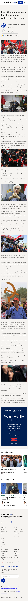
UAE (2, 535)
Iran (2, 533)
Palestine (3, 538)
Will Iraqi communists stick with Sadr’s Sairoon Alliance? (10, 468)
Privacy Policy (4, 553)
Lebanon (3, 544)
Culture (15, 535)
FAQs (2, 555)
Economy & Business (18, 531)
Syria (2, 546)
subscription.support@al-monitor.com (9, 588)
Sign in (25, 2)
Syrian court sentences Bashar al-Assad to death (11, 498)
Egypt (2, 540)
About (15, 551)
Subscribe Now (6, 522)
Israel (2, 537)
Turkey (2, 529)
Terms (12, 443)
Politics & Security (18, 529)
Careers (16, 557)
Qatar (2, 542)
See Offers (14, 439)
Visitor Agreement (5, 551)
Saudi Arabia (4, 531)
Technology (16, 533)
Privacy (16, 443)
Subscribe (20, 2)
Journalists (16, 553)
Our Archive (17, 537)
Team (15, 555)
